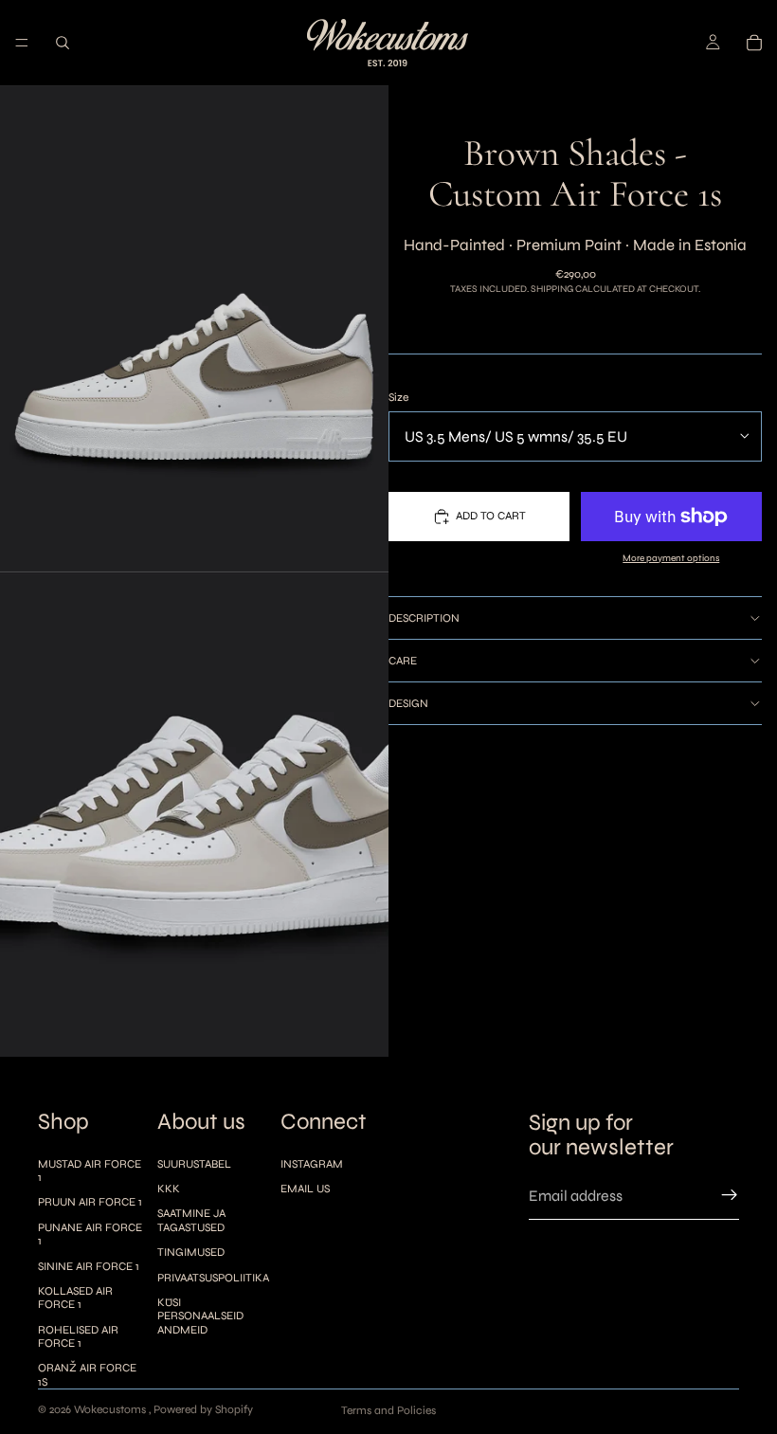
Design (408, 703)
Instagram (311, 1164)
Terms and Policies (388, 1410)
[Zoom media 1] (194, 328)
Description (424, 618)
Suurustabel (194, 1164)
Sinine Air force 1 (88, 1266)
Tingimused (191, 1252)
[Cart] (754, 43)
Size (398, 397)
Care (402, 660)
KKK (168, 1188)
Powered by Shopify (203, 1409)
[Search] (62, 43)
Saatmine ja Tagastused (191, 1220)
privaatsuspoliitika (213, 1277)
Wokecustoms (111, 1409)
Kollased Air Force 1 (75, 1297)
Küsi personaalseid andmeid (200, 1316)
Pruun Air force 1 (90, 1201)
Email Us (305, 1188)
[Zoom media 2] (194, 815)
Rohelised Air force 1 (78, 1336)
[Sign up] (730, 1195)
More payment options (671, 558)
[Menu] (22, 42)
